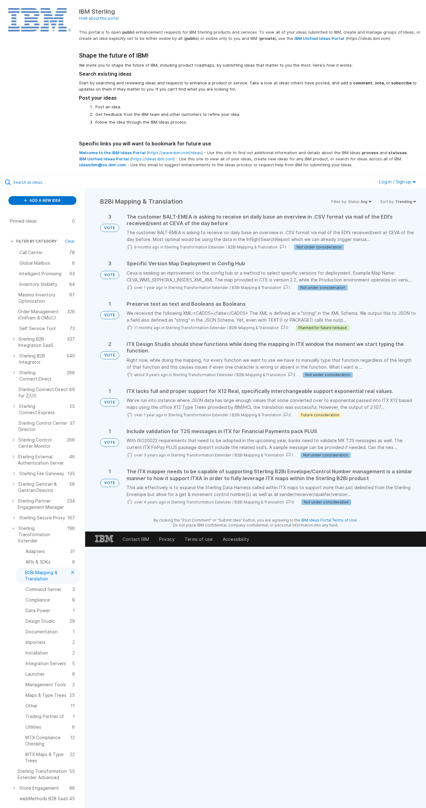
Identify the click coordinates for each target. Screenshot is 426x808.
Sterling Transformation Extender (194, 247)
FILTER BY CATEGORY (36, 241)
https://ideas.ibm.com (152, 158)
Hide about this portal (99, 18)
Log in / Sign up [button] (396, 181)
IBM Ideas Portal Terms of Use (329, 520)
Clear (70, 241)
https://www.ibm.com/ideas (174, 152)
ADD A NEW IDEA (44, 200)
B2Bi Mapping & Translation (253, 247)
